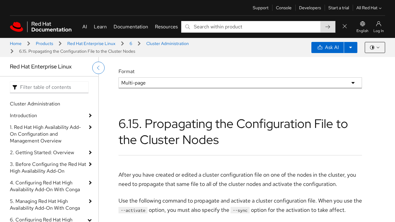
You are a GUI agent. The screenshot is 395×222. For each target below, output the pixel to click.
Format (126, 71)
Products (44, 43)
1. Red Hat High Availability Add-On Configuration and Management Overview (45, 134)
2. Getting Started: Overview (42, 152)
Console (284, 7)
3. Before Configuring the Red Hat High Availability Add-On (48, 167)
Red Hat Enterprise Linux (91, 43)
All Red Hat (366, 7)
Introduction (23, 115)
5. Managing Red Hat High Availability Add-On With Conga (45, 204)
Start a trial (338, 7)
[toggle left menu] (98, 68)
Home (16, 43)
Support (260, 7)
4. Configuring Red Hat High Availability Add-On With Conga (45, 186)
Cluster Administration (167, 43)
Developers (310, 7)
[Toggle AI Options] (350, 47)
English (362, 30)
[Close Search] (344, 26)
